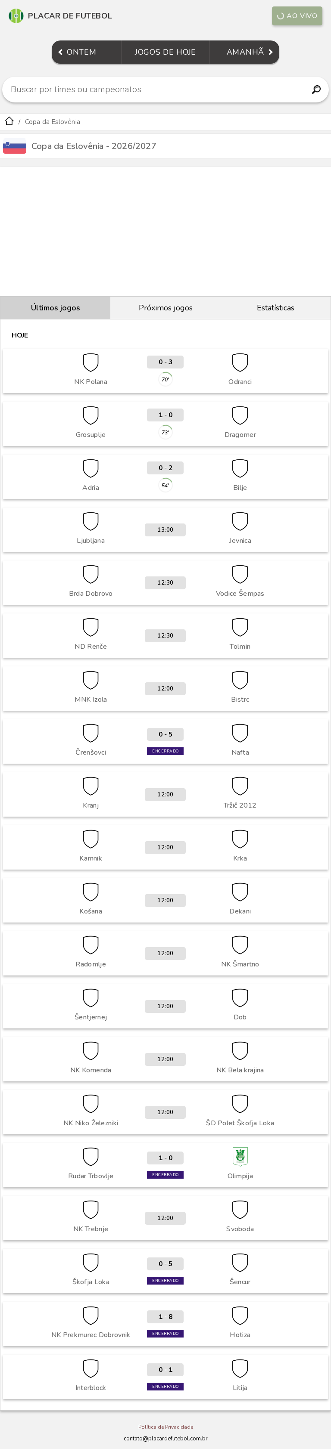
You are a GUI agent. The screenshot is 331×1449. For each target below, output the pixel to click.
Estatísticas (275, 308)
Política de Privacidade (165, 1427)
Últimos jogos (55, 308)
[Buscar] (316, 89)
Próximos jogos (166, 308)
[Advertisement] (165, 231)
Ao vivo (302, 16)
